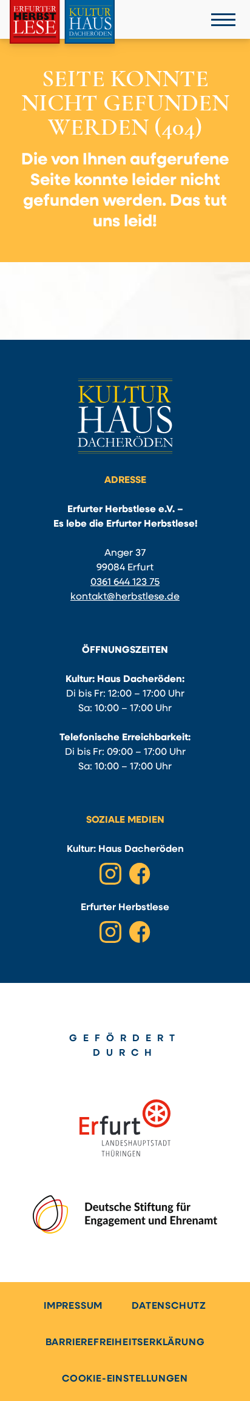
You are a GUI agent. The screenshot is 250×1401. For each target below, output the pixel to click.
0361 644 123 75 (125, 582)
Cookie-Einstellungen (125, 1379)
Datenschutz (169, 1306)
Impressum (73, 1306)
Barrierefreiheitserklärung (125, 1343)
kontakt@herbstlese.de (125, 597)
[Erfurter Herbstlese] (62, 22)
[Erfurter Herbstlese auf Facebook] (139, 932)
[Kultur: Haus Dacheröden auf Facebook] (139, 874)
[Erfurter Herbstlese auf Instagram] (110, 932)
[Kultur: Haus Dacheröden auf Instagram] (110, 874)
